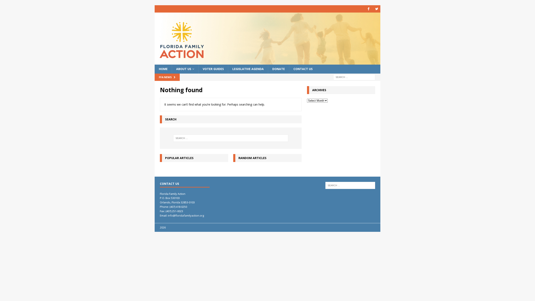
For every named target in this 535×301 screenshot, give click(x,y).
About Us (183, 69)
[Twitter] (376, 9)
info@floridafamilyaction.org (186, 215)
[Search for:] (354, 77)
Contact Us (303, 69)
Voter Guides (213, 69)
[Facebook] (368, 9)
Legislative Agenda (248, 69)
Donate (278, 69)
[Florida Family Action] (267, 62)
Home (163, 69)
